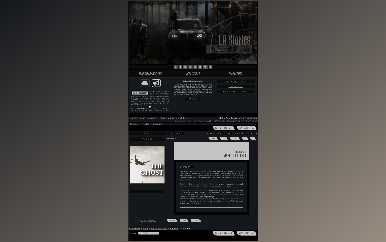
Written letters (158, 118)
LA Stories (134, 118)
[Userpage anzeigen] (147, 191)
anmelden (237, 118)
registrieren (250, 118)
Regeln (173, 118)
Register (192, 99)
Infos (144, 118)
